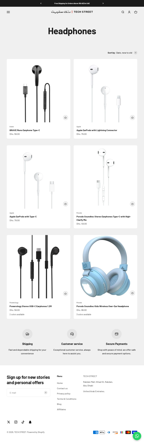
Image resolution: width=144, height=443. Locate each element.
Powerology (14, 303)
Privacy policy (63, 393)
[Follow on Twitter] (9, 422)
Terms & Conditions (66, 398)
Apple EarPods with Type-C (23, 216)
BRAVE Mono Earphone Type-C (25, 130)
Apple (78, 127)
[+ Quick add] (65, 117)
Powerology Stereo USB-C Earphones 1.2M (31, 306)
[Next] (103, 3)
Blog (59, 404)
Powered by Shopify (36, 432)
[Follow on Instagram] (16, 422)
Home (60, 383)
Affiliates (61, 409)
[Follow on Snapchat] (30, 422)
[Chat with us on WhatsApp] (137, 436)
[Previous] (40, 3)
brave (12, 127)
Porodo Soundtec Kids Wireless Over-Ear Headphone (102, 306)
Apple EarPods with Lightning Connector (96, 130)
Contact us (62, 388)
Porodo (79, 213)
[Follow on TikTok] (23, 422)
